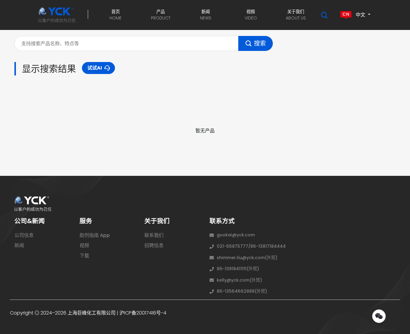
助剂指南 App (95, 235)
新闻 (19, 245)
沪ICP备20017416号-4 (142, 312)
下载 (84, 255)
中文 (360, 14)
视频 (84, 245)
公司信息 (24, 235)
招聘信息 (154, 245)
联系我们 (154, 235)
